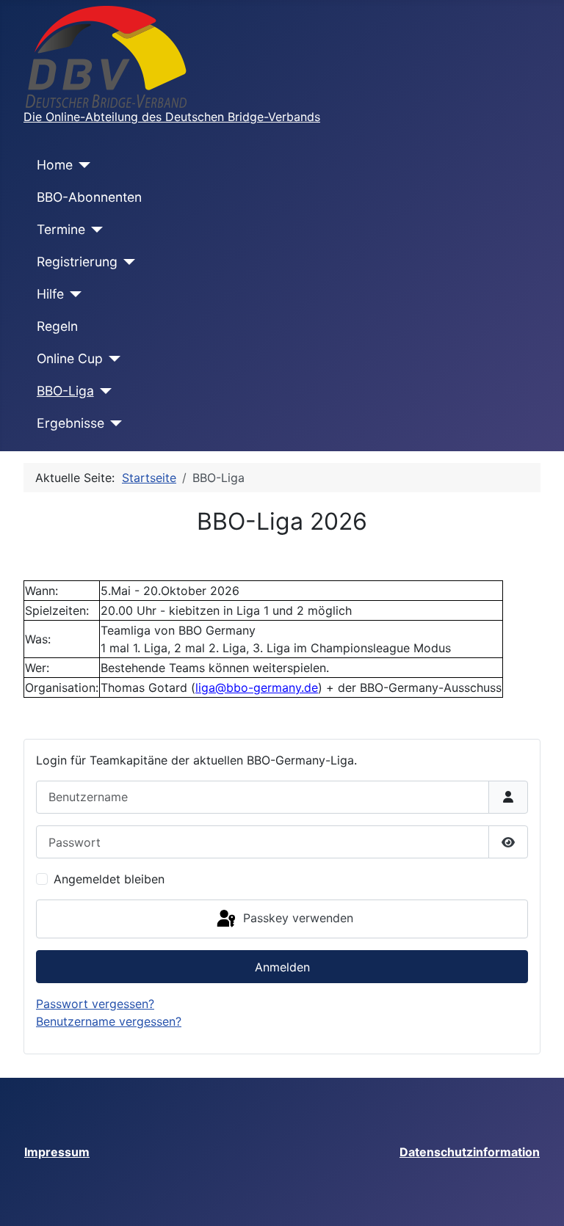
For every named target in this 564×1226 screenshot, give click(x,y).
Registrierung (77, 261)
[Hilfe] (73, 294)
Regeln (57, 326)
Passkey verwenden (296, 918)
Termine (61, 229)
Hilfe (50, 294)
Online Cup (70, 358)
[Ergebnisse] (113, 423)
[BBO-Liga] (103, 391)
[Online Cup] (112, 359)
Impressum (57, 1152)
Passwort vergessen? (95, 1003)
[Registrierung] (127, 262)
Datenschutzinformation (470, 1152)
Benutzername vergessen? (108, 1021)
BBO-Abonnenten (89, 197)
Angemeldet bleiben (109, 879)
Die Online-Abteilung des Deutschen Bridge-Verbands (172, 116)
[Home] (82, 165)
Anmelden (282, 967)
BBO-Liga (65, 390)
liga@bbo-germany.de (256, 687)
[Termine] (94, 230)
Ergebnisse (70, 423)
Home (55, 164)
